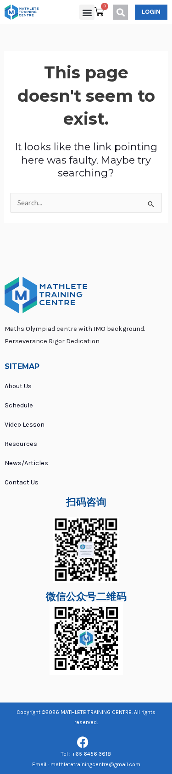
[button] (86, 12)
